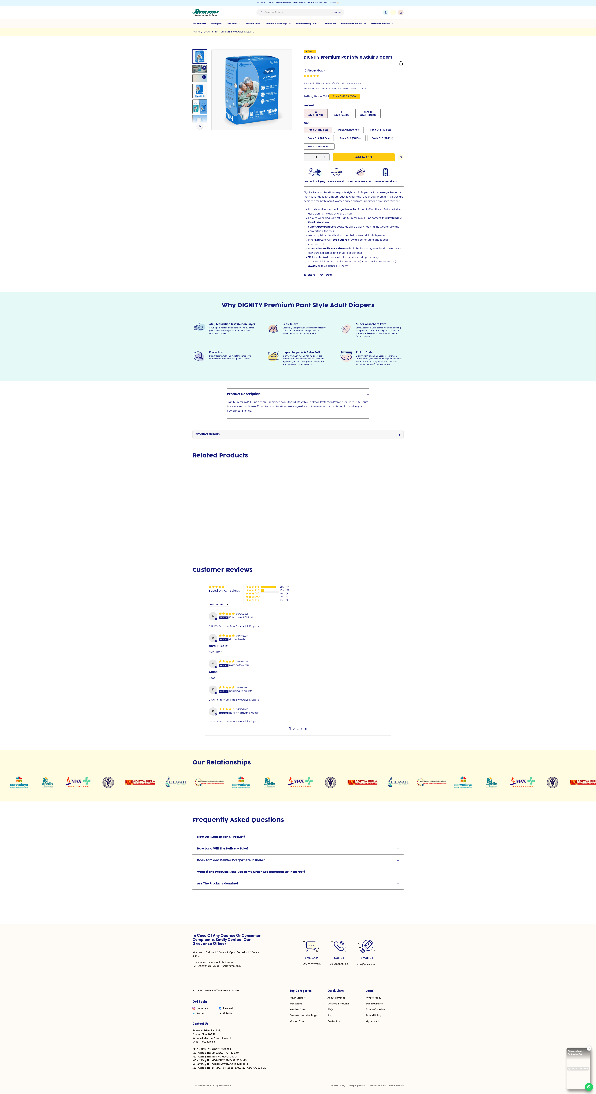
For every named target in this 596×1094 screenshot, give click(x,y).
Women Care (297, 1021)
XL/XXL (368, 113)
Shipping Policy (374, 1004)
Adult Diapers (199, 24)
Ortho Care (330, 24)
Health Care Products (351, 24)
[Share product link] (401, 63)
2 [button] (294, 729)
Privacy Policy (373, 998)
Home (196, 32)
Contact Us (333, 1021)
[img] (227, 613)
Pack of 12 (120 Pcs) (319, 147)
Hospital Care (253, 24)
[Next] (199, 126)
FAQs (330, 1010)
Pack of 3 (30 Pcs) (380, 130)
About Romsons (336, 998)
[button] (311, 76)
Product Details (207, 434)
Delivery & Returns (338, 1004)
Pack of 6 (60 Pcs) (350, 138)
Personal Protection (381, 24)
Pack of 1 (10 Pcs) (318, 130)
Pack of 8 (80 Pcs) (382, 138)
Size (306, 123)
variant (309, 105)
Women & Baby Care (306, 24)
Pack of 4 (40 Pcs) (319, 138)
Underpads (216, 24)
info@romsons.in (366, 964)
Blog (329, 1015)
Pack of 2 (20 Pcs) (348, 130)
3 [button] (298, 729)
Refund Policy (373, 1015)
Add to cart (208, 529)
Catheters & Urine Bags (276, 24)
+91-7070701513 (312, 964)
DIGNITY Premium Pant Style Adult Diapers (229, 32)
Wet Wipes (232, 24)
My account (372, 1021)
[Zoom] (252, 89)
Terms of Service (375, 1010)
